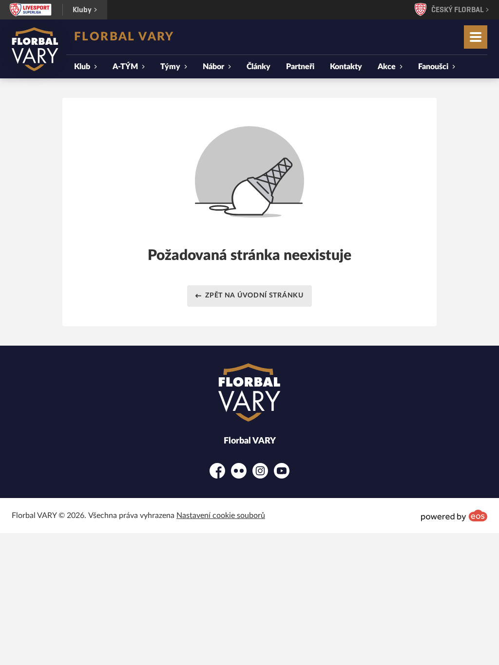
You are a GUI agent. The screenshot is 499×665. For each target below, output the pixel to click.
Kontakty (346, 67)
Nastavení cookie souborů (220, 515)
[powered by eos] (454, 515)
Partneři (300, 67)
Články (258, 67)
